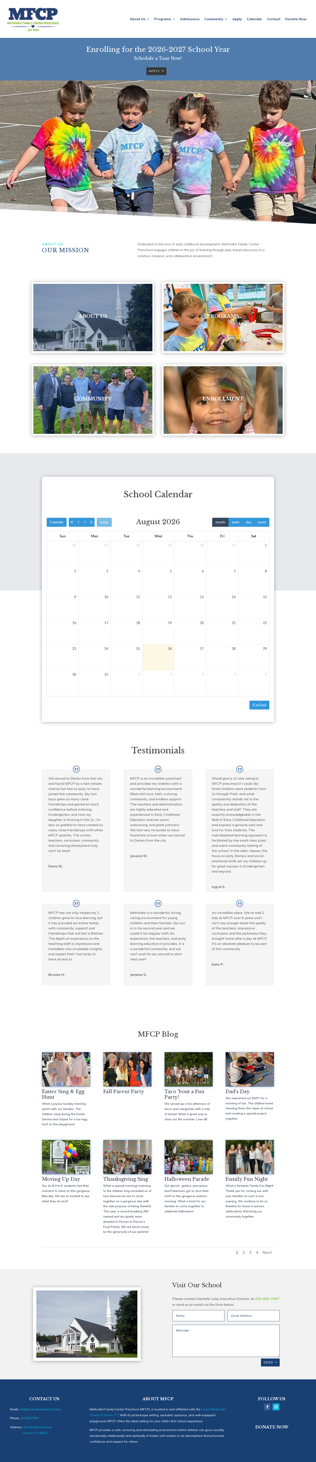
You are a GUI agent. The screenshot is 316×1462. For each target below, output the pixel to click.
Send (268, 1362)
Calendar (254, 19)
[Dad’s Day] (250, 1085)
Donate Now (296, 19)
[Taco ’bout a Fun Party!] (189, 1085)
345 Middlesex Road (37, 1427)
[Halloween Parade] (189, 1173)
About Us (137, 19)
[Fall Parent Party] (127, 1085)
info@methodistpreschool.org (39, 1409)
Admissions (190, 19)
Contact (274, 19)
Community (213, 19)
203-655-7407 (267, 1299)
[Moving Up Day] (66, 1173)
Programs (162, 19)
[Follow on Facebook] (267, 1406)
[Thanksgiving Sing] (127, 1173)
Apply (237, 19)
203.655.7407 (29, 1418)
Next (267, 1252)
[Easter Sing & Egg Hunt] (66, 1085)
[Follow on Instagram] (276, 1406)
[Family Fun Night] (250, 1173)
